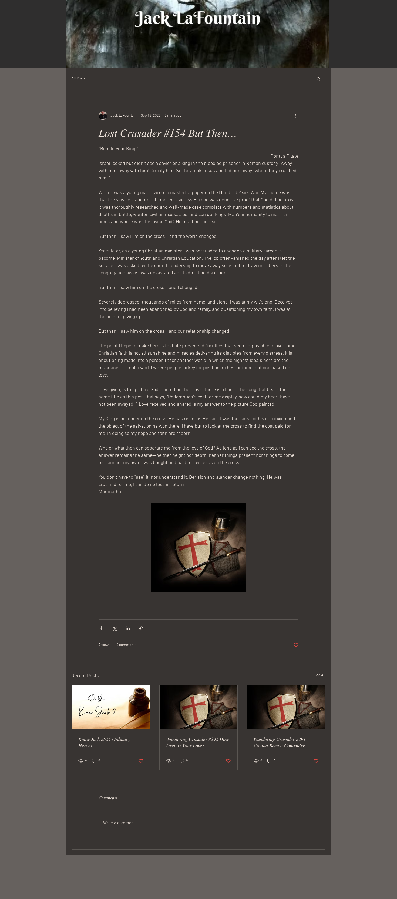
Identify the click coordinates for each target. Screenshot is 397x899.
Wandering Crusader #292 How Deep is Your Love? (197, 742)
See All (319, 675)
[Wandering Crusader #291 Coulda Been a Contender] (286, 707)
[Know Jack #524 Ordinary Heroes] (111, 707)
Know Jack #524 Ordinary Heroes (104, 742)
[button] (318, 78)
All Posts (79, 78)
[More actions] (295, 115)
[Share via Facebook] (101, 628)
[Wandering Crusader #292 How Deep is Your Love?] (199, 707)
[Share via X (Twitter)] (114, 628)
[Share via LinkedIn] (127, 628)
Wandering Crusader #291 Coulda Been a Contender (280, 742)
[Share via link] (140, 628)
